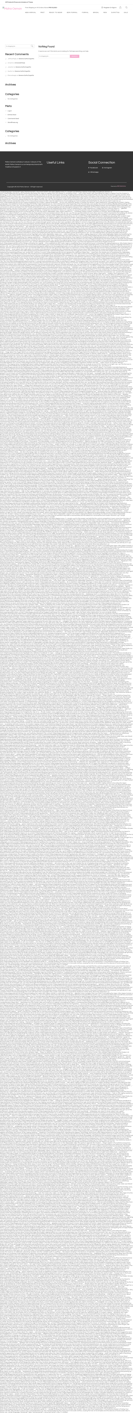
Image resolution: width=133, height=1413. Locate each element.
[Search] (126, 7)
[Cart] (120, 8)
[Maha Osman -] (12, 8)
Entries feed (12, 114)
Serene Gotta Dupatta (26, 58)
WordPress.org (13, 122)
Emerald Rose (20, 63)
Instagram (108, 168)
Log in (10, 111)
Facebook (94, 168)
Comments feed (13, 118)
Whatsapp (94, 172)
